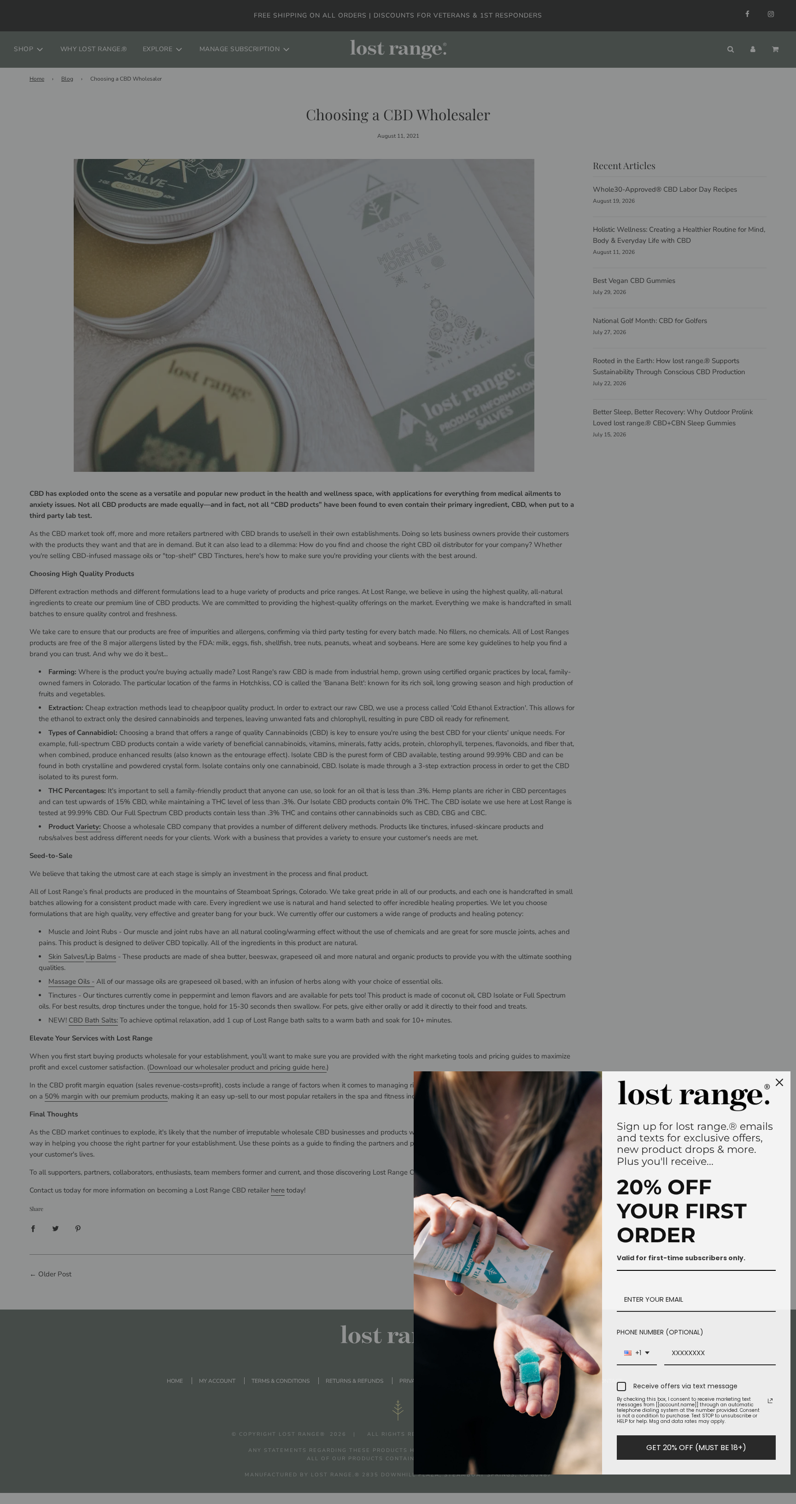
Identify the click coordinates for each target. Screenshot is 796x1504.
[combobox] (637, 1353)
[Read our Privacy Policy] (770, 1400)
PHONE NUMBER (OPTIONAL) (660, 1332)
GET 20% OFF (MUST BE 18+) (696, 1447)
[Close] (779, 1082)
